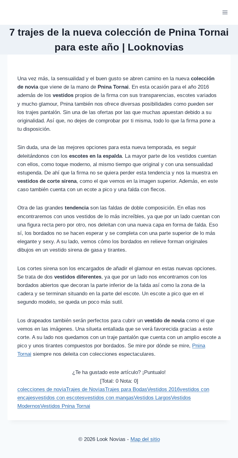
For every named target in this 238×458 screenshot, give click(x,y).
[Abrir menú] (225, 12)
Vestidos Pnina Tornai (65, 406)
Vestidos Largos (152, 398)
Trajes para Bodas (126, 389)
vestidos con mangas (109, 398)
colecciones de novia (41, 389)
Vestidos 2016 (163, 389)
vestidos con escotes (60, 398)
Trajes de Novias (85, 389)
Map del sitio (145, 439)
